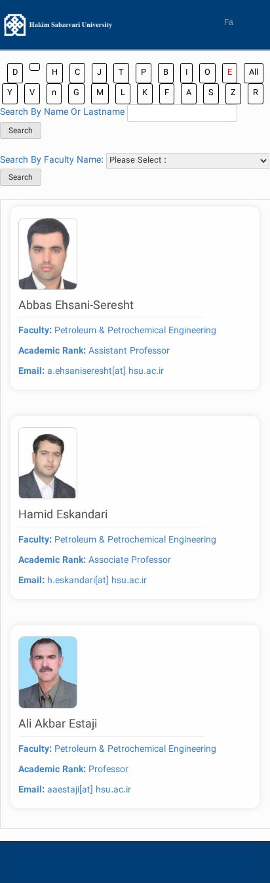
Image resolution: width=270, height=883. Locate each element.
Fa (228, 22)
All (253, 72)
